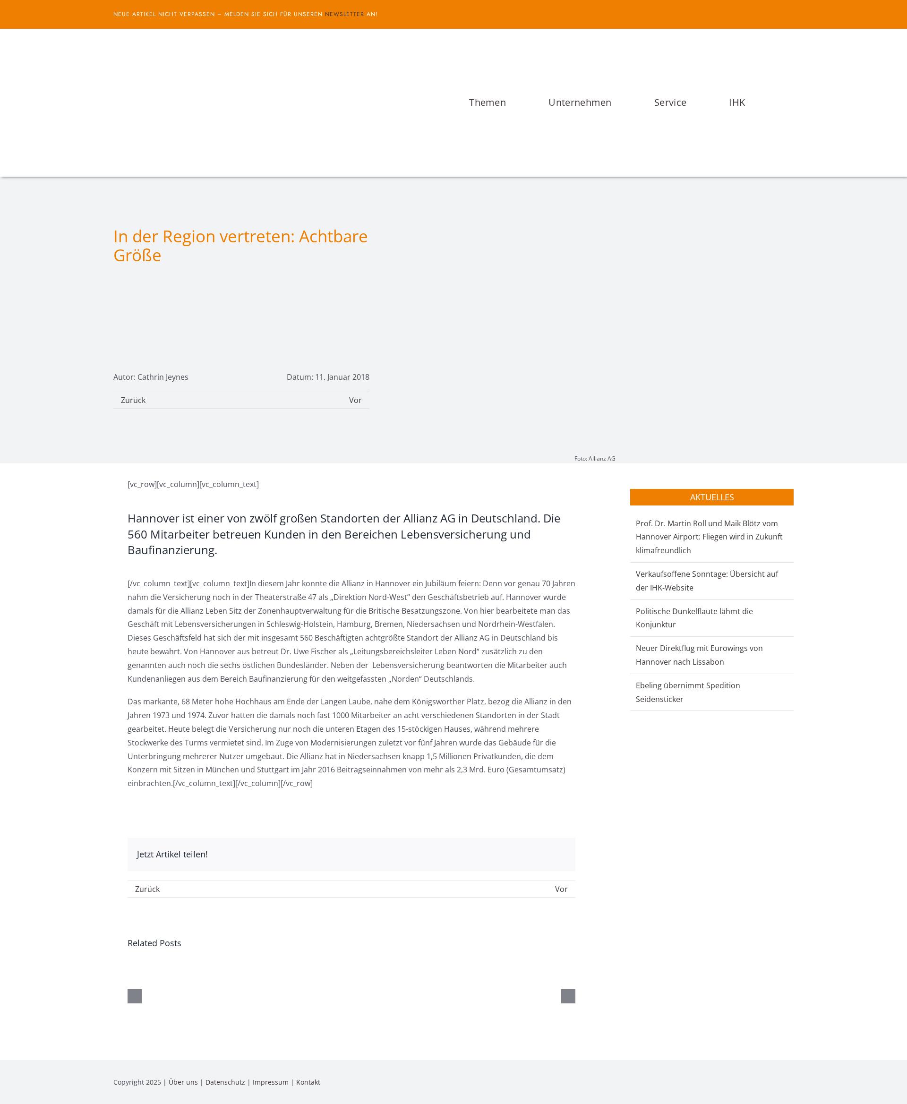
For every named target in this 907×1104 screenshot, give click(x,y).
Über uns (183, 1082)
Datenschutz (225, 1082)
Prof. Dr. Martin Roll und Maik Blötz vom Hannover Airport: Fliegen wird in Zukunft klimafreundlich (709, 537)
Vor (355, 400)
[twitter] (791, 14)
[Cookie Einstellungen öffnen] (20, 1092)
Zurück (133, 400)
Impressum (271, 1082)
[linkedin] (791, 1082)
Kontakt (308, 1082)
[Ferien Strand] (219, 47)
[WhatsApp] (558, 854)
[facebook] (776, 14)
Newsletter (344, 14)
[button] (791, 102)
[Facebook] (528, 854)
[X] (543, 854)
